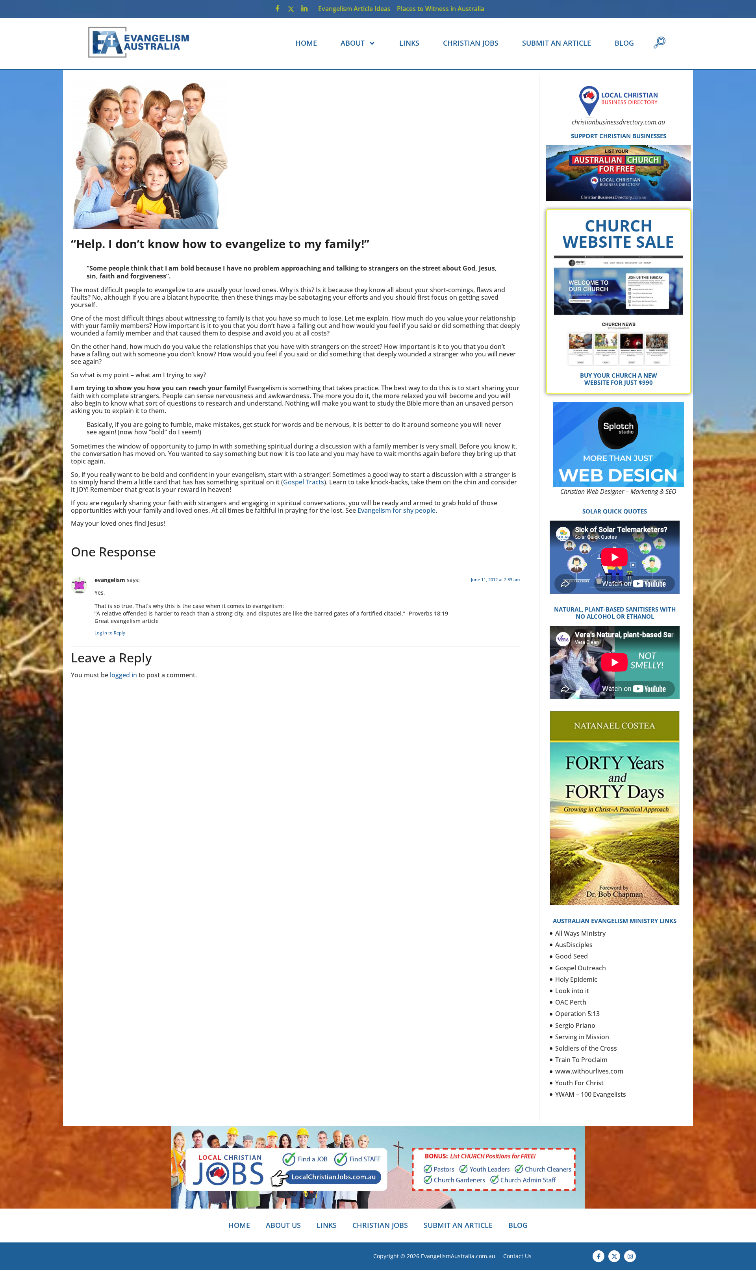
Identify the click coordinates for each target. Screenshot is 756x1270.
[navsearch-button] (659, 43)
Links (409, 43)
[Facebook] (278, 9)
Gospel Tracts (303, 482)
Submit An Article (556, 43)
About (353, 43)
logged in (123, 675)
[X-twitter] (614, 1256)
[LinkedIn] (304, 9)
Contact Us (517, 1256)
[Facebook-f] (598, 1256)
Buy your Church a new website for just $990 (618, 378)
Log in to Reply (109, 633)
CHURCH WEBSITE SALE (618, 233)
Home (306, 43)
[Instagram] (630, 1256)
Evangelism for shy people (396, 510)
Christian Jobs (470, 43)
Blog (624, 43)
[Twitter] (291, 9)
